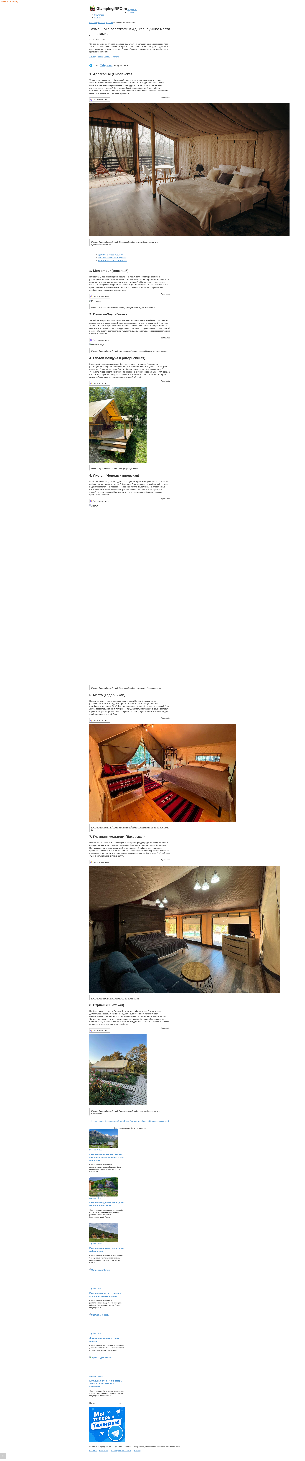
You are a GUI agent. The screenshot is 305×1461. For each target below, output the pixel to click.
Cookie (137, 1450)
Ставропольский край (159, 1120)
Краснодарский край (114, 1120)
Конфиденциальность (121, 1450)
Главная (93, 22)
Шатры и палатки (112, 56)
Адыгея (109, 22)
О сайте (93, 1450)
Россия (101, 22)
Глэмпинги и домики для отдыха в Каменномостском (106, 1204)
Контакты (103, 1450)
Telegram (106, 65)
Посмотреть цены (101, 99)
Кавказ (101, 1120)
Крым (126, 1120)
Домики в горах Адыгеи (110, 254)
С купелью (99, 14)
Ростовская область (139, 1120)
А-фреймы (132, 9)
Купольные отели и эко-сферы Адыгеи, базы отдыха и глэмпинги (105, 1383)
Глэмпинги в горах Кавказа (112, 260)
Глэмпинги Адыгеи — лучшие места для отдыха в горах (105, 1294)
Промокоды (165, 97)
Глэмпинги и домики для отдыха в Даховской (106, 1249)
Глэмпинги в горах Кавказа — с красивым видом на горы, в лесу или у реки (107, 1157)
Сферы (130, 12)
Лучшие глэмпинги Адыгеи (112, 257)
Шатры (97, 17)
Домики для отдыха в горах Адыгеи (104, 1339)
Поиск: (92, 1402)
